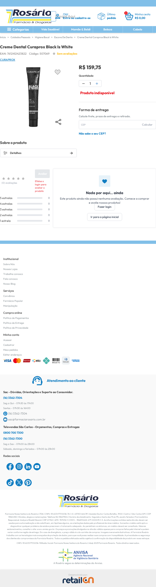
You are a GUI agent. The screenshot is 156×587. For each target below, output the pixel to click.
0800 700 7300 (13, 432)
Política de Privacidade (15, 327)
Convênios (9, 295)
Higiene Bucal (42, 37)
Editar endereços (12, 354)
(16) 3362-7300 (12, 438)
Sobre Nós (9, 264)
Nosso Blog (9, 283)
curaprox (7, 60)
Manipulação (10, 305)
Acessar (7, 340)
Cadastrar (8, 344)
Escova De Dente (63, 37)
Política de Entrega (13, 322)
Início (3, 37)
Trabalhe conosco (13, 273)
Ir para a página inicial (105, 217)
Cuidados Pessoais (20, 37)
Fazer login (105, 207)
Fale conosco (10, 278)
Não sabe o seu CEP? (92, 133)
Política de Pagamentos (16, 317)
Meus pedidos (10, 349)
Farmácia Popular (13, 300)
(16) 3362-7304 (12, 398)
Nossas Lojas (10, 269)
